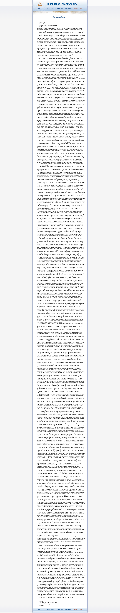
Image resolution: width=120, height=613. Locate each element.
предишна (54, 9)
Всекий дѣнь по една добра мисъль (65, 8)
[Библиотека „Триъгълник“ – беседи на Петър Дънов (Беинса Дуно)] (60, 3)
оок (55, 8)
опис (59, 9)
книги (48, 8)
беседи (52, 8)
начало (39, 8)
